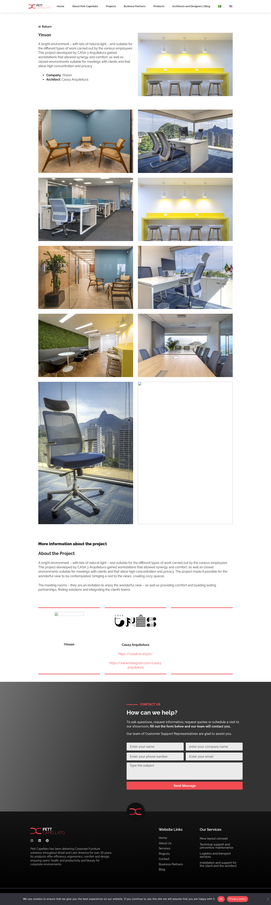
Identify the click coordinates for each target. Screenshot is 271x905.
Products (158, 6)
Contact (164, 859)
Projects (111, 6)
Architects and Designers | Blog (191, 6)
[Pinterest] (47, 840)
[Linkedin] (39, 840)
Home (60, 6)
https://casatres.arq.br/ (135, 654)
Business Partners (134, 6)
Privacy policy (237, 898)
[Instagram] (31, 840)
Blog (162, 869)
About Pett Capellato (85, 6)
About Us (165, 843)
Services (164, 848)
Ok (221, 898)
